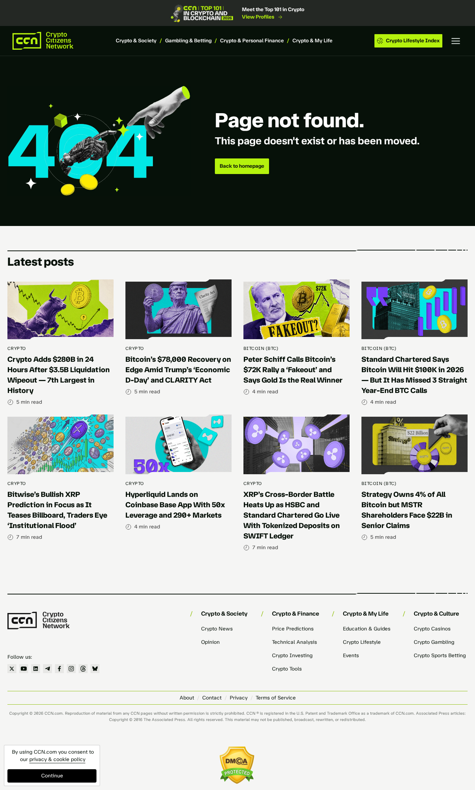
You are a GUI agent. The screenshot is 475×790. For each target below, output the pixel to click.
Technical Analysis (294, 642)
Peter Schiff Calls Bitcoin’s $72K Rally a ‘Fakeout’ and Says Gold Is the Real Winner (293, 369)
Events (351, 655)
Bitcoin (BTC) (260, 348)
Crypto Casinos (432, 629)
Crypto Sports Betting (440, 655)
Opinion (210, 642)
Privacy (239, 698)
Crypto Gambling (434, 642)
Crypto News (217, 629)
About (187, 698)
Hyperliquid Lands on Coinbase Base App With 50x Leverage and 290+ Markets (175, 504)
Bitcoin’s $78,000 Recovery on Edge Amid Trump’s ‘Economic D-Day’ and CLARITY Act (178, 369)
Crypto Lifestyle (362, 642)
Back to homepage (242, 166)
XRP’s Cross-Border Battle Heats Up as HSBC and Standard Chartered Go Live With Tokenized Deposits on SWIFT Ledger (291, 515)
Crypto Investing (292, 655)
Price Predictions (293, 629)
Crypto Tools (287, 669)
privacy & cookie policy (57, 759)
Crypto (16, 348)
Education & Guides (366, 629)
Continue (52, 776)
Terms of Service (276, 698)
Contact (212, 698)
